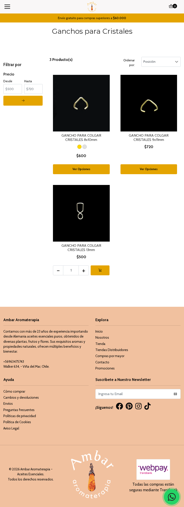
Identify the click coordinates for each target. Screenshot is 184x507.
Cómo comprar (14, 391)
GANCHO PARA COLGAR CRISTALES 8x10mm (81, 137)
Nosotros (102, 338)
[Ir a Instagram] (138, 406)
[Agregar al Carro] (100, 270)
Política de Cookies (17, 422)
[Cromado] (84, 147)
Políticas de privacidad (19, 416)
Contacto (102, 362)
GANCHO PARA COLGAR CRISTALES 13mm (81, 247)
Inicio (99, 331)
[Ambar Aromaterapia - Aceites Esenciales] (92, 6)
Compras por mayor (109, 356)
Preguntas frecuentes (19, 410)
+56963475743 (13, 362)
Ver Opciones (81, 169)
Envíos (8, 404)
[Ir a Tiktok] (147, 406)
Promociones (105, 368)
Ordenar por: (129, 62)
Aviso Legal (11, 428)
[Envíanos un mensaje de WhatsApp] (172, 497)
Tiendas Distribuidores (111, 350)
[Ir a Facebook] (119, 406)
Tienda (100, 344)
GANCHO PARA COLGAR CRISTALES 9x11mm (149, 137)
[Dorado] (79, 147)
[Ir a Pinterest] (129, 406)
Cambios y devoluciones (21, 398)
